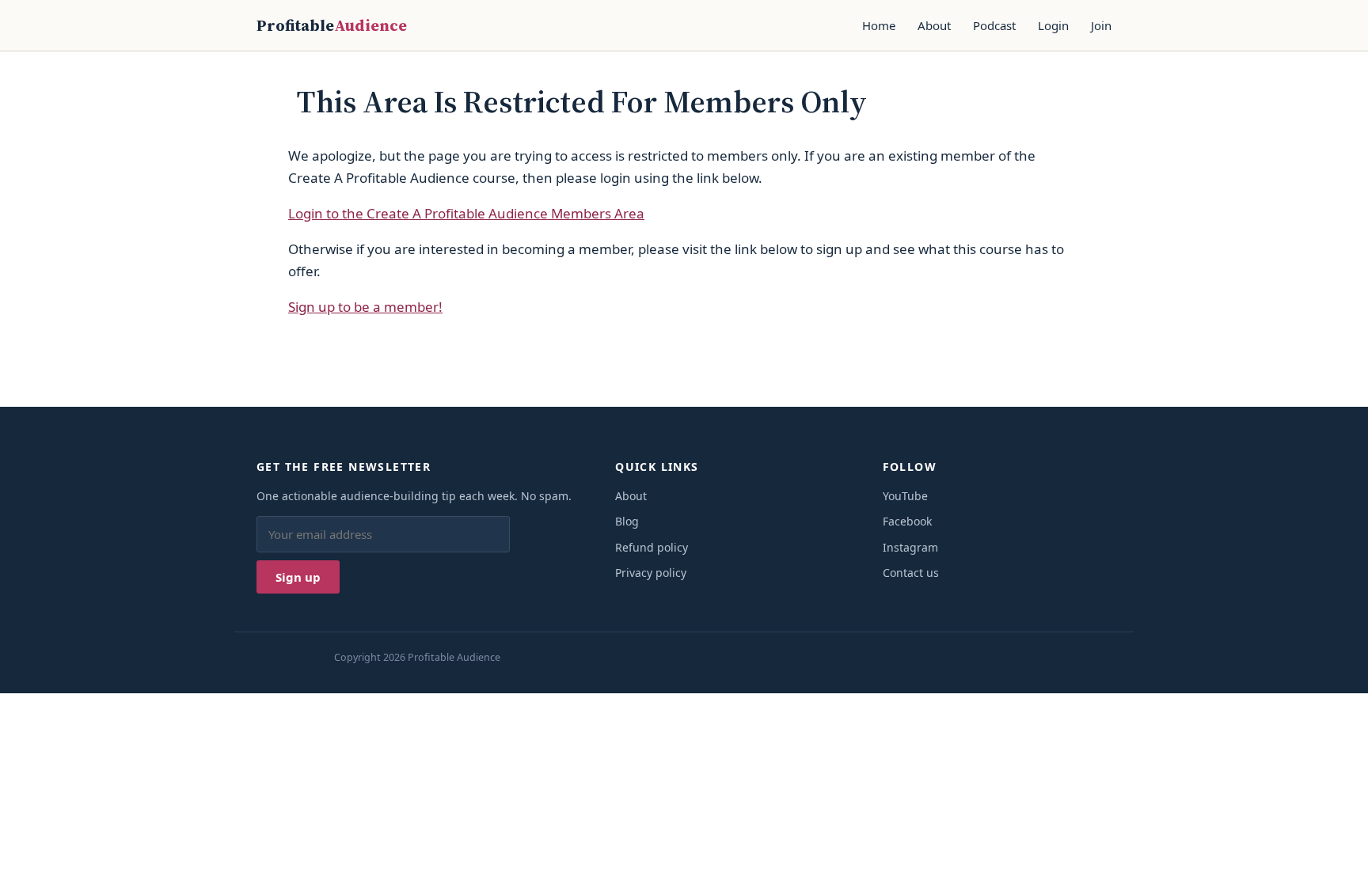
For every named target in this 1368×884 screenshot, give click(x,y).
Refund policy (651, 547)
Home (878, 25)
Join (1101, 25)
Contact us (911, 572)
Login (1053, 25)
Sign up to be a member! (365, 307)
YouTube (905, 495)
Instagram (910, 547)
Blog (627, 521)
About (934, 25)
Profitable (331, 25)
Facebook (907, 521)
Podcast (994, 25)
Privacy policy (650, 572)
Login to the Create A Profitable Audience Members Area (466, 213)
